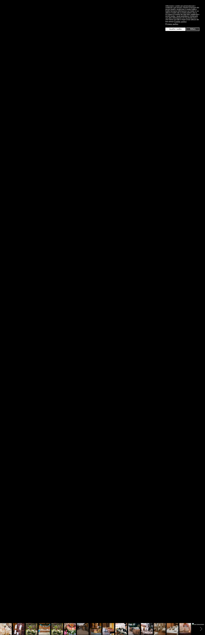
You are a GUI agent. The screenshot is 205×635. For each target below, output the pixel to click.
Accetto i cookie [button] (175, 29)
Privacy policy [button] (171, 24)
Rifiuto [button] (192, 29)
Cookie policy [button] (180, 22)
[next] (201, 314)
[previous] (3, 314)
